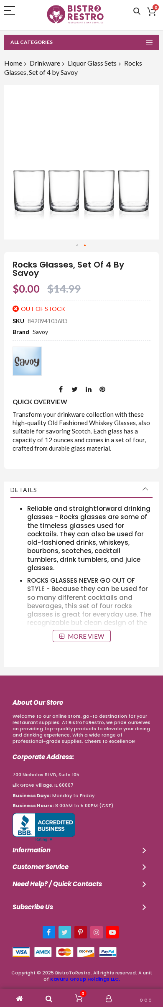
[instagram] (96, 932)
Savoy (40, 331)
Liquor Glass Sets (92, 63)
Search (137, 11)
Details (23, 489)
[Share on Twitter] (75, 389)
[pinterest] (80, 932)
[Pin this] (102, 389)
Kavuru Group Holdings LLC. (85, 979)
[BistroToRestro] (75, 14)
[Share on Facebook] (61, 389)
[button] (78, 246)
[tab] (81, 490)
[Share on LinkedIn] (88, 389)
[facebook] (49, 932)
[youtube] (112, 932)
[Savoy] (27, 361)
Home (13, 63)
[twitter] (65, 932)
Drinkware (45, 63)
